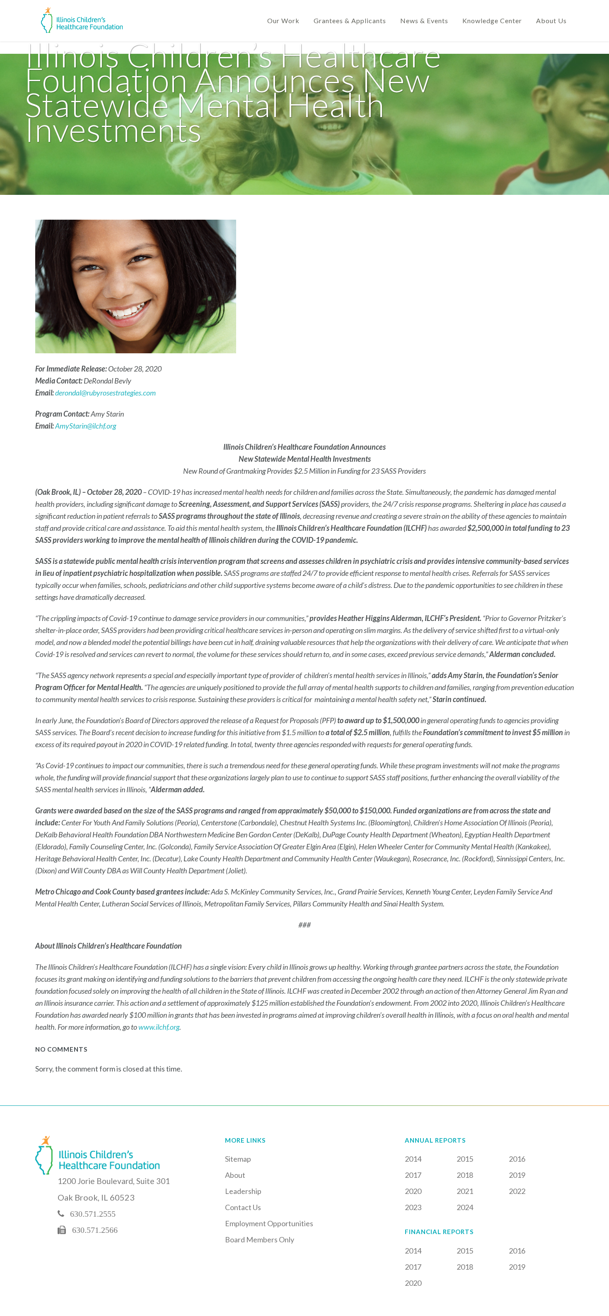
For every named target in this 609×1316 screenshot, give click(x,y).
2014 (413, 1158)
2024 (465, 1207)
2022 (517, 1191)
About (235, 1174)
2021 (465, 1191)
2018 (465, 1174)
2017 (413, 1174)
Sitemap (238, 1158)
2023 (413, 1207)
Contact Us (243, 1207)
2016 (517, 1158)
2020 (413, 1191)
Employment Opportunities (269, 1223)
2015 (465, 1158)
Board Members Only (259, 1239)
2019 (517, 1174)
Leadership (243, 1191)
